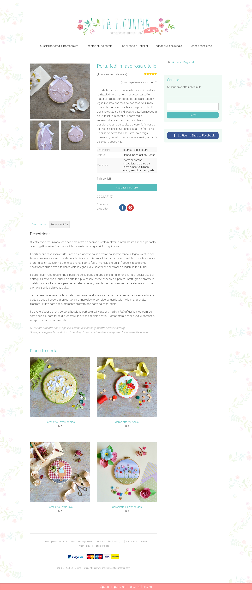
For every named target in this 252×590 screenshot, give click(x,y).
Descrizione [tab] (39, 224)
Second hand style (201, 46)
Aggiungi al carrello (127, 187)
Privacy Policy (84, 546)
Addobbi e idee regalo (168, 46)
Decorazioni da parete (99, 46)
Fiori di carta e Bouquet (134, 46)
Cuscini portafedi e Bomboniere (59, 46)
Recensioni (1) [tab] (59, 224)
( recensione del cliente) (112, 74)
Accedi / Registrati (183, 62)
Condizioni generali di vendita (53, 541)
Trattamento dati (101, 546)
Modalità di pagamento (81, 541)
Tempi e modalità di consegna (109, 541)
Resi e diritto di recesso (136, 541)
